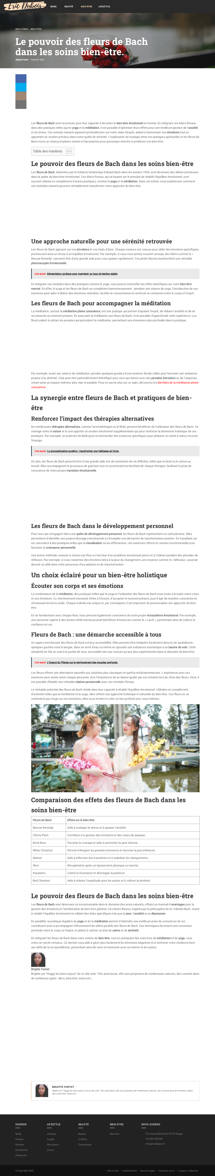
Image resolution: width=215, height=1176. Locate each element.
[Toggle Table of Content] (67, 151)
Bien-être (86, 6)
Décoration (53, 1144)
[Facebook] (20, 78)
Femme (19, 1139)
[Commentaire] (20, 96)
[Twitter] (20, 87)
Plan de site (113, 1170)
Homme (19, 1144)
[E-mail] (33, 987)
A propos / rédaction (188, 1170)
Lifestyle (104, 6)
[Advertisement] (115, 97)
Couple (50, 1139)
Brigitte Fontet (21, 59)
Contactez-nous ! (166, 1170)
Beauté (69, 6)
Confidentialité (129, 1170)
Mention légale (147, 1170)
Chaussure (21, 1155)
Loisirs (50, 1150)
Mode (53, 6)
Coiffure (82, 1139)
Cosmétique (84, 1144)
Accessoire (21, 1150)
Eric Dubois (21, 29)
